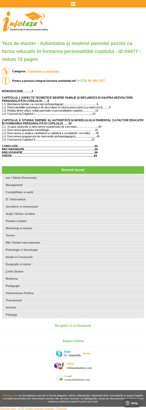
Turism (10, 235)
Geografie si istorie (18, 264)
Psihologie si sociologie (43, 71)
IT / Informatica (15, 199)
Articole (11, 307)
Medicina (12, 278)
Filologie (11, 314)
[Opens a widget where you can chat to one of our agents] (131, 403)
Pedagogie (13, 285)
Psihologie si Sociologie (22, 249)
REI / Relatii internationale (23, 242)
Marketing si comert (19, 228)
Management (14, 185)
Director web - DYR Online (16, 408)
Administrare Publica (20, 293)
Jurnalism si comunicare (22, 206)
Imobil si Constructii (19, 257)
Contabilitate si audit (19, 192)
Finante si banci (16, 221)
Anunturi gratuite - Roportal (50, 408)
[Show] (73, 4)
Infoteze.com (10, 395)
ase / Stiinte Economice (21, 177)
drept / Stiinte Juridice (20, 213)
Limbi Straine (14, 271)
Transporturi (14, 300)
